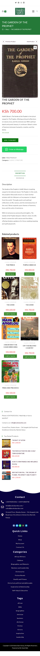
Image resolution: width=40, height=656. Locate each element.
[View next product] (36, 41)
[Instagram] (21, 3)
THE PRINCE (10, 265)
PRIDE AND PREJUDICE (10, 388)
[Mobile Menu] (33, 11)
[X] (16, 3)
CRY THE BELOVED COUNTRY (29, 347)
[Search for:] (36, 11)
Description (20, 173)
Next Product (30, 41)
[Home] (2, 29)
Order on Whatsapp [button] (16, 149)
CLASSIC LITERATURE (16, 160)
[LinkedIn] (24, 3)
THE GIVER (10, 305)
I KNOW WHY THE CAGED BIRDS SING (10, 346)
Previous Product (10, 41)
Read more (10, 274)
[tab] (20, 173)
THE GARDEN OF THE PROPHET (21, 29)
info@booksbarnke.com (18, 423)
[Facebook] (18, 3)
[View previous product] (3, 41)
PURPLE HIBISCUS (29, 265)
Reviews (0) (20, 178)
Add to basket (10, 140)
